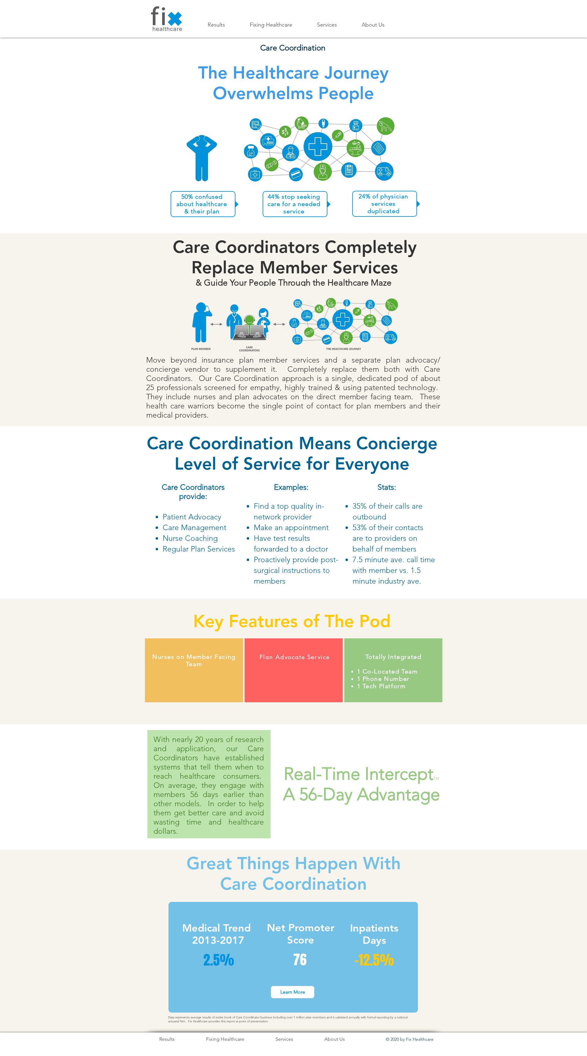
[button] (271, 25)
